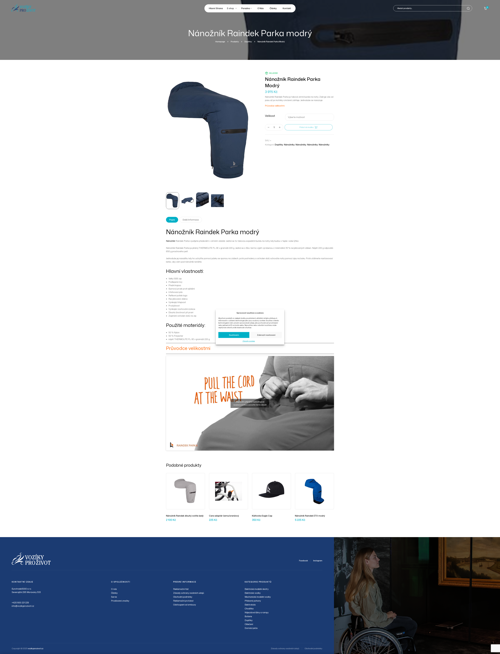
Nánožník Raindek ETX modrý (310, 515)
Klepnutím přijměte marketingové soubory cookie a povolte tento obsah (250, 403)
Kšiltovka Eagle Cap (262, 515)
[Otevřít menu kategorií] (236, 8)
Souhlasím (234, 335)
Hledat (469, 8)
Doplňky (279, 144)
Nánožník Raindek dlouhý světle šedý (185, 515)
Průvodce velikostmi (275, 105)
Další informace (191, 219)
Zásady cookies (249, 341)
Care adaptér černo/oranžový (224, 515)
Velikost (270, 116)
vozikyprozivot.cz (35, 648)
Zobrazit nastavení (266, 335)
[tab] (172, 220)
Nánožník (170, 241)
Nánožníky (289, 144)
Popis (172, 219)
